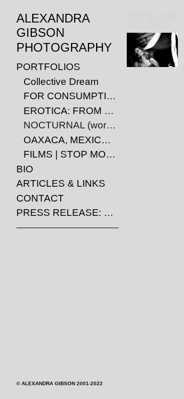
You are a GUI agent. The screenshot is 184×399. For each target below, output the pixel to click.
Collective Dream (61, 81)
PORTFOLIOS (48, 66)
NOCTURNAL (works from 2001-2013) (71, 125)
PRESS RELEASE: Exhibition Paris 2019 (67, 212)
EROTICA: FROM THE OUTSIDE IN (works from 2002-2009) (71, 110)
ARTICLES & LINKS (60, 183)
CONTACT (40, 198)
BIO (24, 169)
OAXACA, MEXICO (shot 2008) (71, 140)
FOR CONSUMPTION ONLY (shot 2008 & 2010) (71, 96)
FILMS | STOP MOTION (71, 154)
